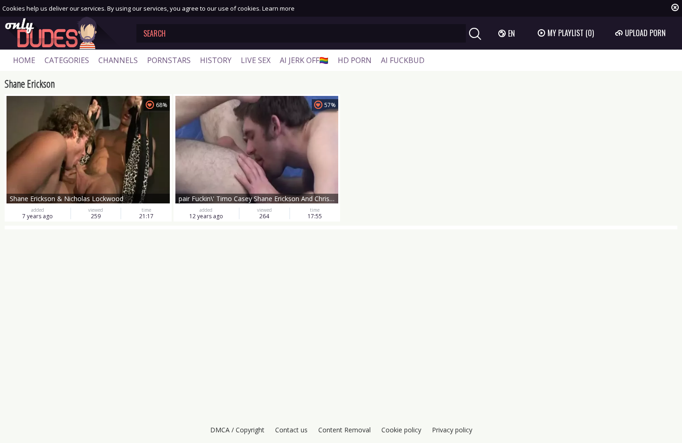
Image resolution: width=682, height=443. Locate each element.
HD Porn (355, 60)
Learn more (278, 8)
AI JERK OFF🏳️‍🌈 (304, 60)
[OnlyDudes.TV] (63, 33)
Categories (67, 60)
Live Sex (255, 60)
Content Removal (344, 429)
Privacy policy (452, 429)
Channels (118, 60)
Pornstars (169, 60)
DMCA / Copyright (237, 429)
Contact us (291, 429)
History (216, 60)
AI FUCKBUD (403, 60)
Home (24, 60)
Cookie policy (401, 429)
